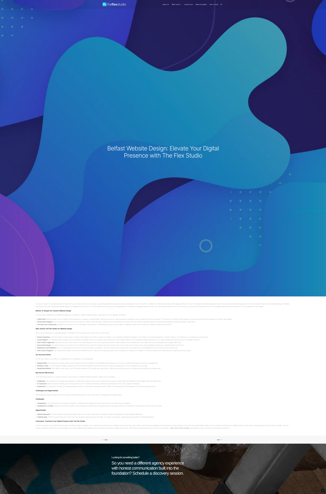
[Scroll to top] (322, 490)
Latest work (188, 4)
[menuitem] (165, 4)
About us (166, 4)
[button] (222, 4)
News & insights (201, 4)
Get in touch (214, 4)
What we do (176, 4)
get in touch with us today (180, 428)
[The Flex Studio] (114, 4)
